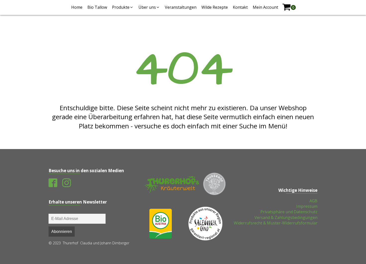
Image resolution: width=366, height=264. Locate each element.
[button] (123, 7)
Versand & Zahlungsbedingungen (285, 217)
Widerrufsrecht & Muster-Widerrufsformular (275, 223)
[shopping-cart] (289, 7)
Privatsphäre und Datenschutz (288, 211)
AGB (313, 201)
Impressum (306, 206)
